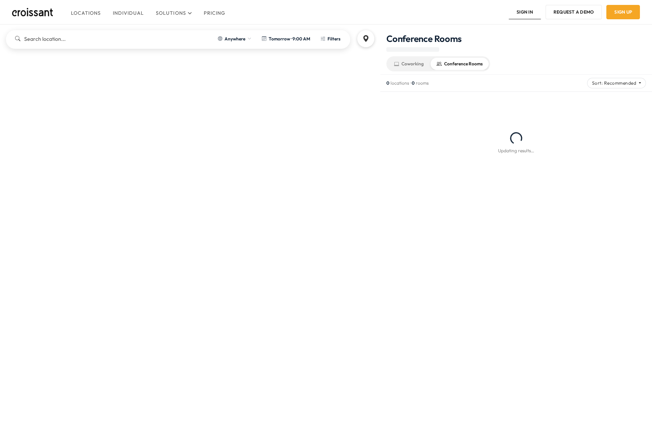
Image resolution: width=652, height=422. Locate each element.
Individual (128, 13)
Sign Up (623, 12)
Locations (86, 13)
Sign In (525, 12)
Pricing (214, 13)
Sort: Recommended (615, 83)
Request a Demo (574, 12)
